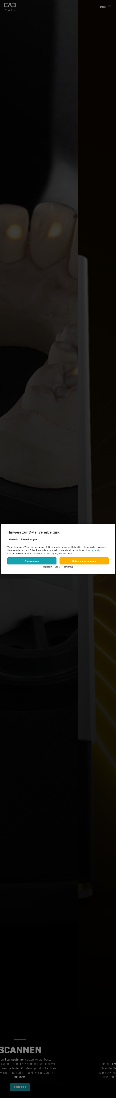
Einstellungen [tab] (29, 539)
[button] (31, 560)
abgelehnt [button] (96, 550)
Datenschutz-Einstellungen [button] (44, 553)
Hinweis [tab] (13, 539)
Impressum (47, 567)
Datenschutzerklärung (64, 567)
